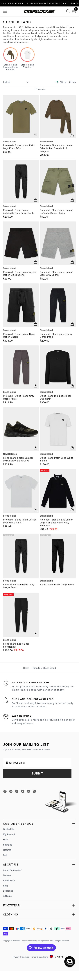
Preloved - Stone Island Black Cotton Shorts (19, 335)
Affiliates (7, 896)
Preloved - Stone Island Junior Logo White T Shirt (19, 521)
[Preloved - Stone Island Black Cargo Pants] (58, 305)
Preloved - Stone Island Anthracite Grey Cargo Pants (18, 211)
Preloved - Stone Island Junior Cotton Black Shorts (19, 273)
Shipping (7, 845)
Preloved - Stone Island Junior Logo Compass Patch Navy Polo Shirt (56, 522)
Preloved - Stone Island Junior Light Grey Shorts (56, 273)
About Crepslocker (12, 870)
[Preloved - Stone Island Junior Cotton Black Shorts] (21, 243)
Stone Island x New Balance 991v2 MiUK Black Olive (18, 459)
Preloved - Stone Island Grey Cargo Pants (18, 397)
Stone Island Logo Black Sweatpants (16, 645)
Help (5, 839)
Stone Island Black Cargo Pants (57, 584)
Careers (7, 875)
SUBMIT (37, 773)
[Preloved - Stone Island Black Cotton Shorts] (21, 305)
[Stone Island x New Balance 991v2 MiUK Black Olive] (21, 429)
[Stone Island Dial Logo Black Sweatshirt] (58, 367)
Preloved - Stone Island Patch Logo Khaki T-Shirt (19, 146)
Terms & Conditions (39, 956)
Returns (7, 850)
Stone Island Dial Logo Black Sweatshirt (55, 397)
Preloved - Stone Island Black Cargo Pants (56, 335)
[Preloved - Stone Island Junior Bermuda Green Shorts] (58, 181)
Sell (5, 855)
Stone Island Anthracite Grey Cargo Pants (18, 586)
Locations (8, 891)
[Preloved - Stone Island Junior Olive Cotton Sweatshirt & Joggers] (58, 116)
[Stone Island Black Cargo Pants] (58, 555)
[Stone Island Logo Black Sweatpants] (21, 615)
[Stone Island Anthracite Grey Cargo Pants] (21, 555)
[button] (69, 961)
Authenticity (9, 880)
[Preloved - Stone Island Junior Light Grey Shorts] (58, 243)
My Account (9, 834)
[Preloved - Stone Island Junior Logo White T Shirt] (21, 491)
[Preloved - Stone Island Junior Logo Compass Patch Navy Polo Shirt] (58, 491)
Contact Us (8, 829)
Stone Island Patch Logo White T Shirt (56, 459)
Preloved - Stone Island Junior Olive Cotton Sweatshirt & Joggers (56, 148)
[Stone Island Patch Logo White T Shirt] (58, 429)
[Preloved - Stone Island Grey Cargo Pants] (21, 367)
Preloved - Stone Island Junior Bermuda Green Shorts (56, 211)
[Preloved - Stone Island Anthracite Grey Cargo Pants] (21, 181)
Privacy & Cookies (21, 956)
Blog (5, 885)
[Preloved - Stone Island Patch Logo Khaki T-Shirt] (21, 116)
